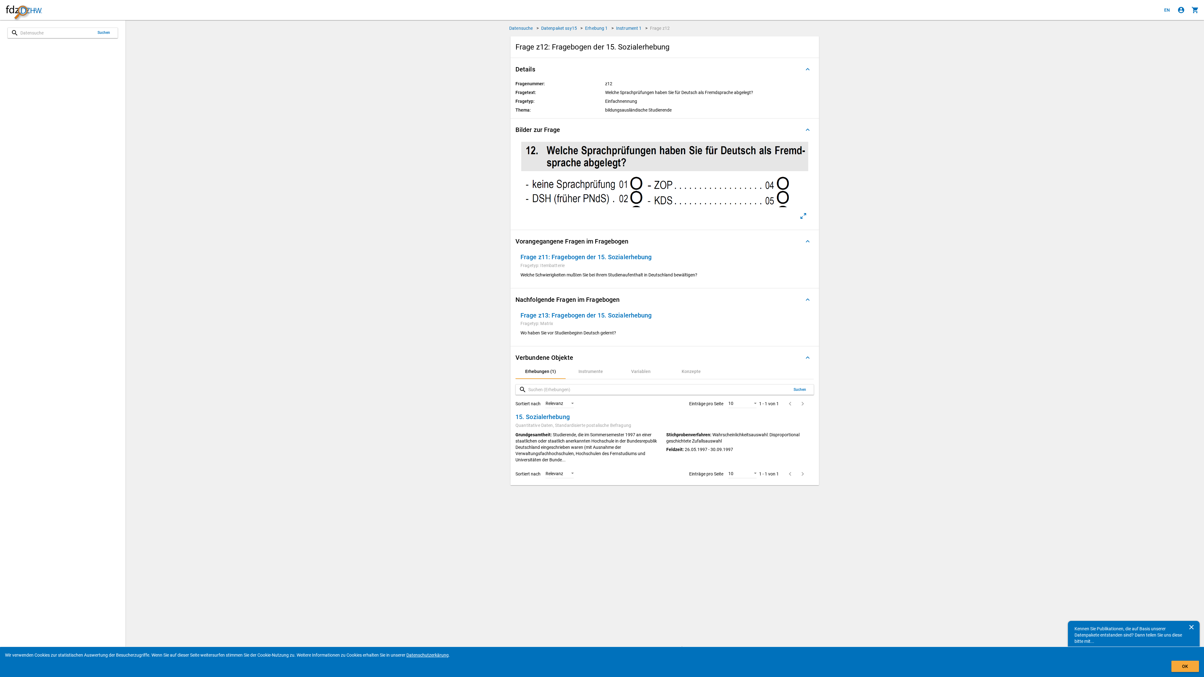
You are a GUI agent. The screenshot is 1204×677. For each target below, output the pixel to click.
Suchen (104, 32)
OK (1185, 666)
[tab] (540, 371)
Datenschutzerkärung (427, 655)
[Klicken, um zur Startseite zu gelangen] (24, 10)
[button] (664, 69)
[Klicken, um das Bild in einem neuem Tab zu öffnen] (803, 216)
